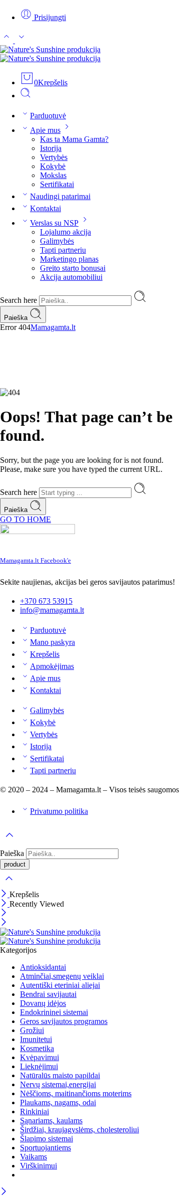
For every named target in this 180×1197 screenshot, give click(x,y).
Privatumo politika (59, 811)
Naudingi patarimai (60, 196)
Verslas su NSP (54, 223)
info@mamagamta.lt (52, 610)
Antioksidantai (43, 967)
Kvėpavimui (39, 1057)
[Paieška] (25, 95)
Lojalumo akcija (65, 232)
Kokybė (53, 166)
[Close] (5, 904)
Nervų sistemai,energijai (58, 1084)
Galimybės (57, 241)
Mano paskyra (52, 642)
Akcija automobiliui (71, 277)
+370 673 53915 (46, 601)
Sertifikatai (57, 184)
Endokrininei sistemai (54, 1012)
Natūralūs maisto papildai (60, 1075)
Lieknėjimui (39, 1066)
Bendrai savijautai (48, 994)
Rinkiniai (34, 1111)
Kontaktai (45, 208)
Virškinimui (38, 1165)
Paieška (17, 317)
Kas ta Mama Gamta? (74, 139)
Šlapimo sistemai (46, 1138)
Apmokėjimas (52, 666)
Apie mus (45, 130)
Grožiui (32, 1030)
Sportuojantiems (45, 1147)
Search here (19, 300)
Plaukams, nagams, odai (58, 1102)
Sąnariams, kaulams (51, 1120)
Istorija (51, 148)
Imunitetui (36, 1039)
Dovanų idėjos (43, 1003)
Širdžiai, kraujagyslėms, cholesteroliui (79, 1129)
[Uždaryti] (5, 894)
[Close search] (9, 885)
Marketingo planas (69, 259)
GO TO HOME (25, 519)
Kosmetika (37, 1048)
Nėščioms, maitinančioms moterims (76, 1093)
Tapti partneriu (63, 250)
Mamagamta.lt (53, 327)
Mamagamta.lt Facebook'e (35, 560)
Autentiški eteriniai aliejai (60, 985)
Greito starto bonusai (73, 268)
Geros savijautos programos (64, 1021)
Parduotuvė (48, 115)
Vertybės (54, 157)
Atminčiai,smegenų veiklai (62, 976)
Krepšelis (45, 654)
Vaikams (33, 1156)
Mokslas (53, 175)
